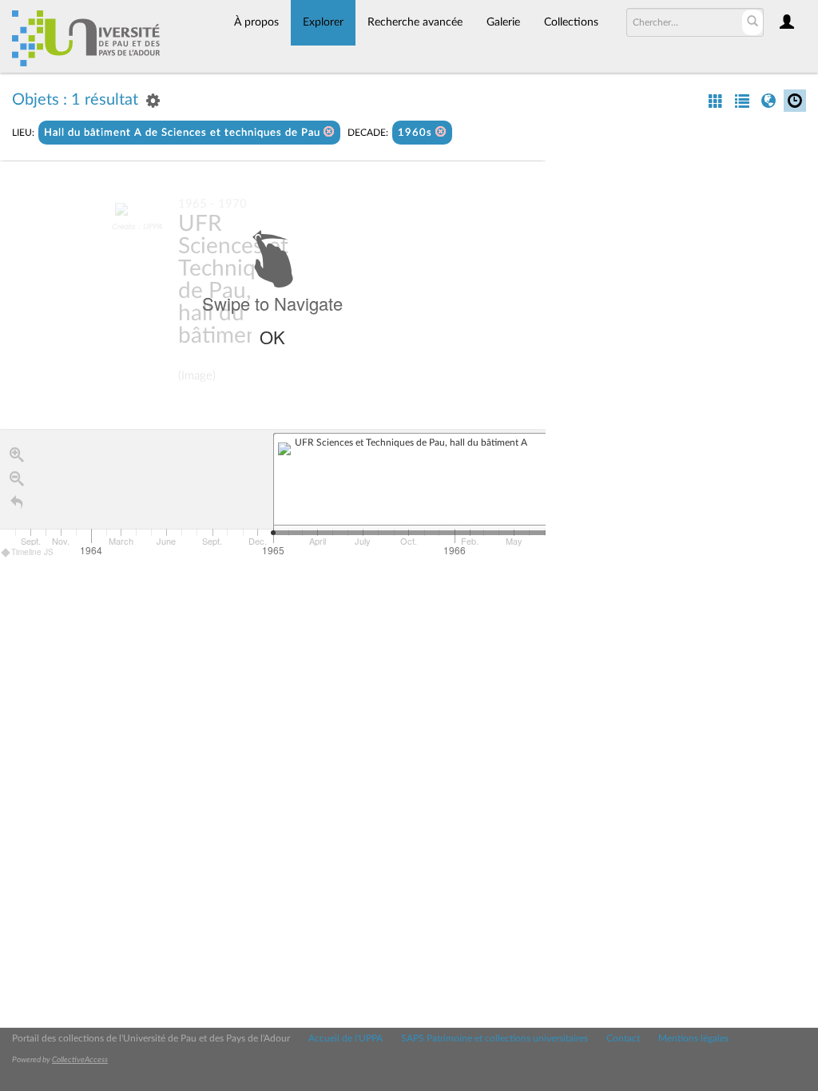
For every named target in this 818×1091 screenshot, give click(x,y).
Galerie (503, 22)
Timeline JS (32, 551)
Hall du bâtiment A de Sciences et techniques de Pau (184, 133)
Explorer (323, 22)
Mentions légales (693, 1038)
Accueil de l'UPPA (345, 1038)
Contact (623, 1038)
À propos (256, 22)
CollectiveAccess (80, 1060)
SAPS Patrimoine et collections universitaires (494, 1038)
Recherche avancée (415, 22)
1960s (416, 133)
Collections (571, 22)
